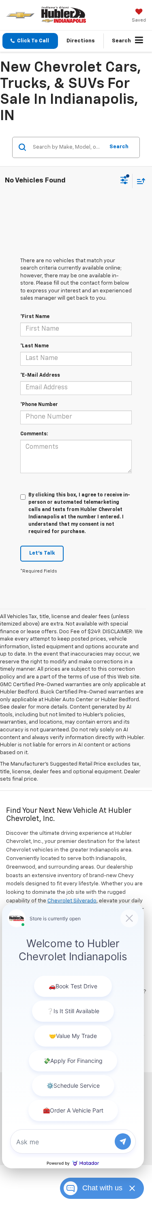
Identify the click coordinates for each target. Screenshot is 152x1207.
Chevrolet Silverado (71, 901)
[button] (30, 41)
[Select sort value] (139, 181)
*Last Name (34, 346)
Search (118, 146)
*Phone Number (39, 404)
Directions (80, 41)
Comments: (34, 434)
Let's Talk (42, 553)
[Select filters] (124, 181)
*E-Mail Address (40, 375)
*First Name (34, 316)
